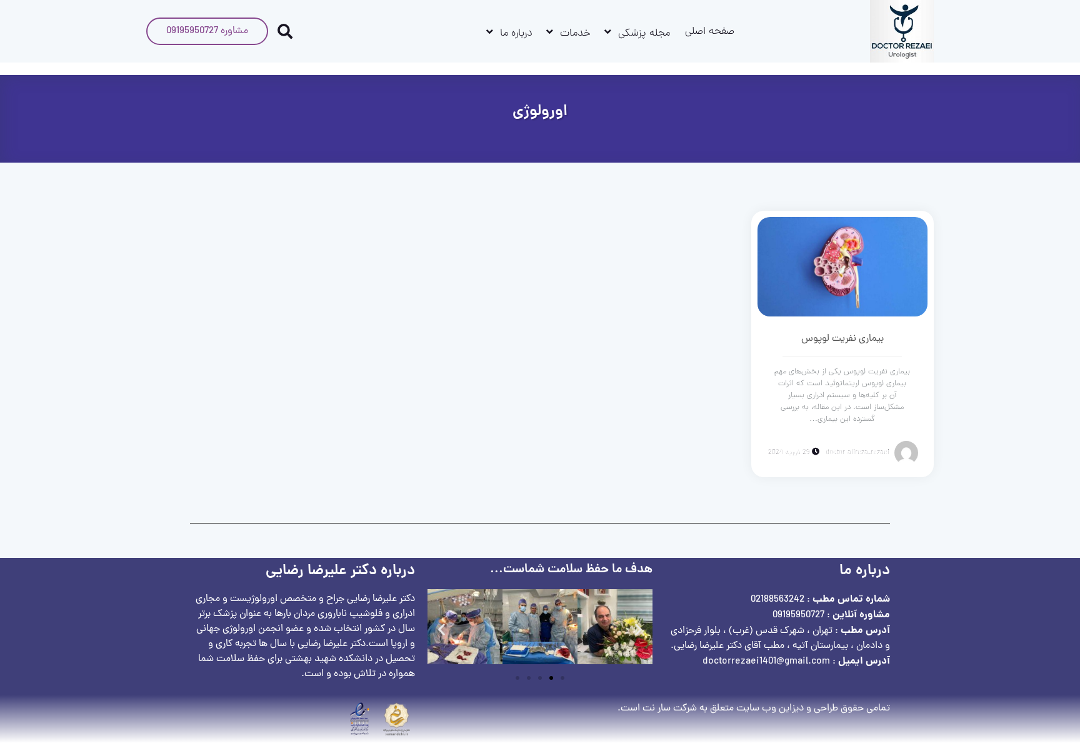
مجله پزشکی (644, 34)
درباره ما (516, 34)
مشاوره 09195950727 (207, 31)
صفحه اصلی (709, 32)
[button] (441, 629)
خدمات (575, 34)
